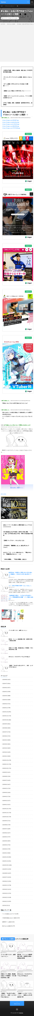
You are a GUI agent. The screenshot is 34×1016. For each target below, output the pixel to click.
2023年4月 (5, 841)
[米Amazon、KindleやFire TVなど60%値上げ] (4, 659)
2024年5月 (5, 788)
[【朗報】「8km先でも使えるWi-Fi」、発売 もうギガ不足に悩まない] (4, 668)
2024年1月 (5, 804)
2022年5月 (5, 885)
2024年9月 (5, 772)
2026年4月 (5, 695)
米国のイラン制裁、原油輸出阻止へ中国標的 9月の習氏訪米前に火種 (8, 975)
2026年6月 (5, 687)
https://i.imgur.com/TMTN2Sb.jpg (11, 128)
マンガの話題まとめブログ (8, 913)
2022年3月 (5, 893)
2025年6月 (5, 736)
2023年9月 (5, 820)
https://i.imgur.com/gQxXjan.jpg (10, 122)
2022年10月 (5, 865)
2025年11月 (5, 715)
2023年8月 (5, 824)
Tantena (21, 1012)
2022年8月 (5, 873)
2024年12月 (5, 760)
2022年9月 (5, 869)
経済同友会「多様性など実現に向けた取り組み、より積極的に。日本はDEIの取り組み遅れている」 (21, 574)
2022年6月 (5, 881)
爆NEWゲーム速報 (6, 922)
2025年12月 (5, 711)
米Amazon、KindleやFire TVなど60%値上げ (19, 656)
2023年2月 (5, 849)
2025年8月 (5, 728)
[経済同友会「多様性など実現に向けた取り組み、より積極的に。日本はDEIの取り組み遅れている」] (4, 575)
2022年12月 (5, 857)
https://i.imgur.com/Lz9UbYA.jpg (10, 124)
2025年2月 (5, 752)
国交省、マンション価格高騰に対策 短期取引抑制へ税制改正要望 (24, 956)
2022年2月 (5, 897)
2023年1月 (5, 853)
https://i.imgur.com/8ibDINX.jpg (10, 126)
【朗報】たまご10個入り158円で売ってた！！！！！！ (17, 90)
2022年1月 (5, 901)
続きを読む (3, 494)
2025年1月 (5, 756)
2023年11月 (5, 812)
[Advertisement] (17, 43)
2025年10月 (5, 719)
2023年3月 (5, 845)
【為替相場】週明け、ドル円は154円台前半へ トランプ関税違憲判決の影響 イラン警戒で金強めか (21, 597)
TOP (2, 6)
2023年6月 (5, 832)
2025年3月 (5, 748)
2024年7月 (5, 780)
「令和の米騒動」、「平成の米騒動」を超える (14, 559)
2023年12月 (5, 808)
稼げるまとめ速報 (13, 18)
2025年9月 (5, 723)
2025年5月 (5, 740)
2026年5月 (5, 691)
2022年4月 (5, 889)
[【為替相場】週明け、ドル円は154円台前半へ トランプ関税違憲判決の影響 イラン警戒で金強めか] (4, 598)
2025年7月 (5, 732)
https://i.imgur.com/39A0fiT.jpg (10, 120)
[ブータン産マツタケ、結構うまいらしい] (4, 633)
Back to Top (17, 1003)
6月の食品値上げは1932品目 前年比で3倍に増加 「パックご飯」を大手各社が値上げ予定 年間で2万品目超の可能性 (18, 533)
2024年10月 (5, 768)
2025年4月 (5, 744)
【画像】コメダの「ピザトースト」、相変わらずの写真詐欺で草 (24, 995)
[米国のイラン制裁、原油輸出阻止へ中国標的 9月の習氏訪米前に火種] (4, 650)
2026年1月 (5, 707)
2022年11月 (5, 861)
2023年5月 (5, 836)
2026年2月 (5, 703)
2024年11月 (5, 764)
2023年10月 (5, 816)
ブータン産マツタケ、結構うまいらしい (18, 630)
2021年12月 (5, 905)
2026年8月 (5, 679)
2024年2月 (5, 800)
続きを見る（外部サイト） (17, 487)
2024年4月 (5, 792)
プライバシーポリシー (10, 6)
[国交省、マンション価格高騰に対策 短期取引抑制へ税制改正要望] (4, 642)
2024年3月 (5, 796)
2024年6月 (5, 784)
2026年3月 (5, 699)
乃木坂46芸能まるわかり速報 (9, 918)
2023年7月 (5, 828)
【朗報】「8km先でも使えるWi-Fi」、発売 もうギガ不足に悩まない (8, 995)
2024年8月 (5, 776)
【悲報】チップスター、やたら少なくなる (13, 540)
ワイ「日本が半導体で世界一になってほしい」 (20, 585)
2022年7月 (5, 877)
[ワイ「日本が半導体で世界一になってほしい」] (4, 588)
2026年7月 (5, 683)
